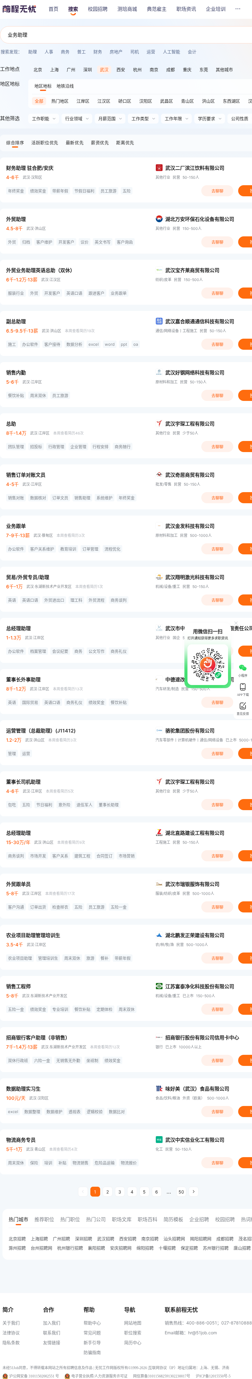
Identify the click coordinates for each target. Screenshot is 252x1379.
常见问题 (92, 1332)
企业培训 (216, 9)
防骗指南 (92, 1352)
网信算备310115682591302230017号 (161, 1376)
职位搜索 (132, 1332)
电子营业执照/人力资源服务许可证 (99, 1376)
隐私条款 (11, 1342)
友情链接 (51, 1342)
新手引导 (92, 1342)
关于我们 (11, 1322)
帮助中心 (92, 1322)
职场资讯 (186, 9)
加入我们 (51, 1322)
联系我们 (51, 1332)
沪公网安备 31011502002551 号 (34, 1376)
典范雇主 (157, 9)
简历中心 (132, 1342)
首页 (53, 9)
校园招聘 (98, 9)
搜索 (73, 9)
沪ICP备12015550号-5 (213, 1376)
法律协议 (11, 1332)
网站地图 (132, 1322)
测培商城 (127, 9)
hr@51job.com (202, 1332)
